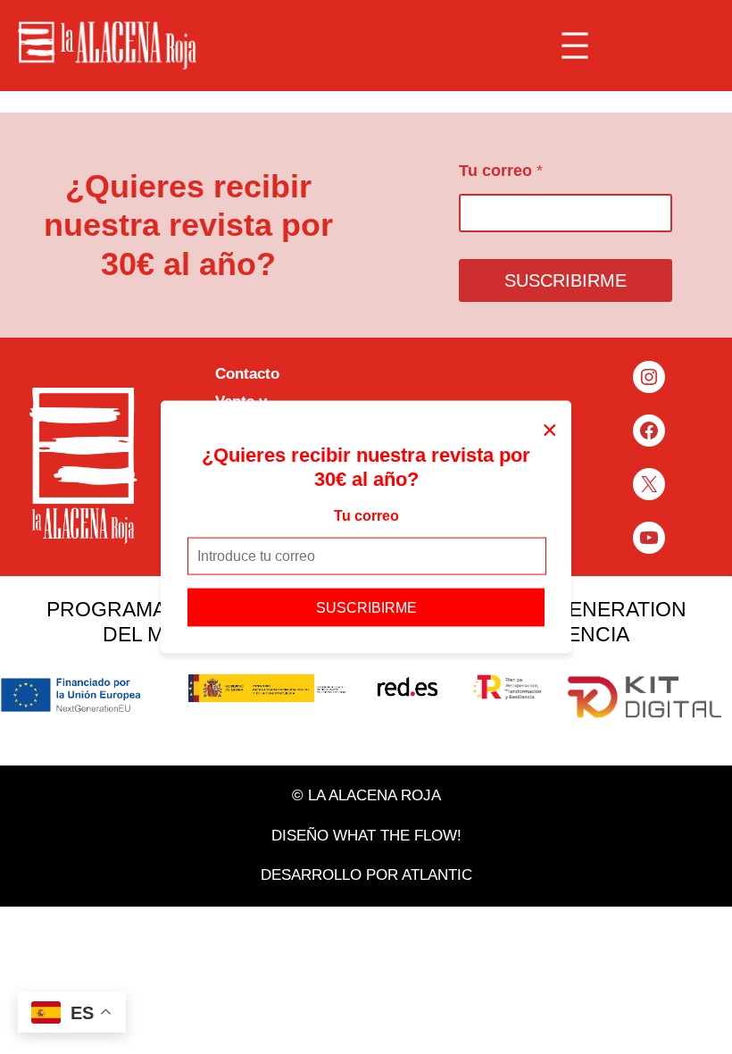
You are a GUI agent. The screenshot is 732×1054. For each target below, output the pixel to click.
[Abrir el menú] (575, 45)
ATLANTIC (437, 874)
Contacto (247, 373)
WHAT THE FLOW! (397, 835)
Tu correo (366, 515)
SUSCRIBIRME (366, 607)
